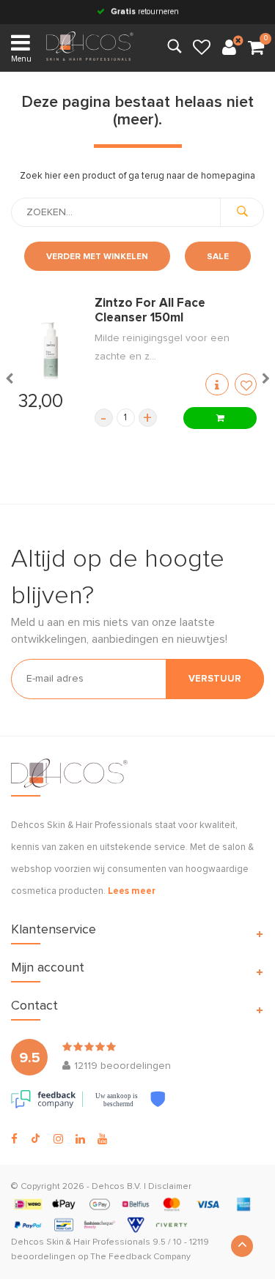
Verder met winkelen (97, 257)
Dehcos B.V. (117, 1186)
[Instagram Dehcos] (58, 1139)
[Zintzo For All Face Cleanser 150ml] (49, 351)
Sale (218, 257)
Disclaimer (169, 1186)
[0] (256, 48)
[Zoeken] (242, 212)
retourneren (145, 11)
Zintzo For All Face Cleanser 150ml (150, 310)
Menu (21, 59)
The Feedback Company (140, 1257)
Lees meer (131, 891)
